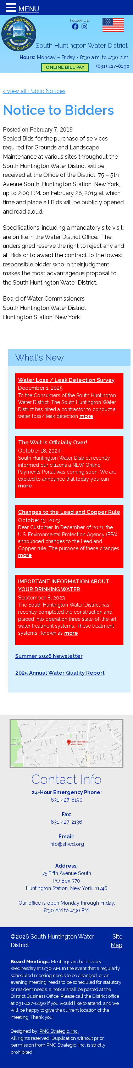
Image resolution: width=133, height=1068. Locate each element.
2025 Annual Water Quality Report (60, 673)
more (86, 416)
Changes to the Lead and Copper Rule (69, 512)
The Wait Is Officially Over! (52, 442)
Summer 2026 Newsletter (49, 656)
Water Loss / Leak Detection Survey (66, 380)
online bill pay (65, 67)
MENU (28, 9)
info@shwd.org (66, 844)
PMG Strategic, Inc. (59, 1031)
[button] (12, 8)
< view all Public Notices (34, 91)
